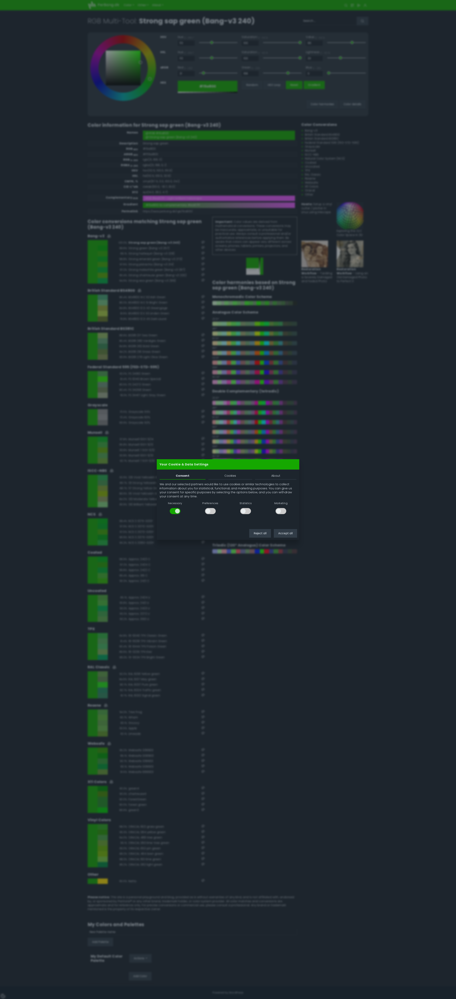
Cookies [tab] (230, 476)
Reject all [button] (260, 533)
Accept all (285, 533)
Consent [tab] (182, 476)
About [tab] (275, 476)
